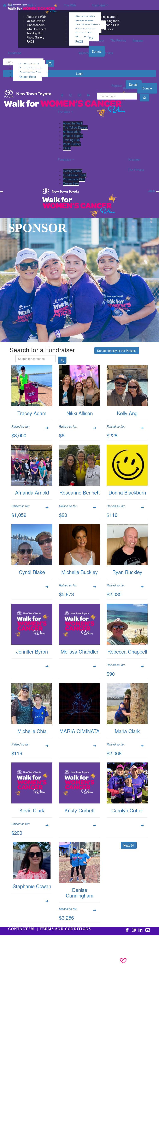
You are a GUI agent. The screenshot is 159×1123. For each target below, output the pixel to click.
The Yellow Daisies (75, 127)
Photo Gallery (72, 144)
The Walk (70, 5)
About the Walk (73, 123)
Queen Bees (27, 77)
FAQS (79, 41)
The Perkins (105, 53)
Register (128, 88)
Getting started (72, 171)
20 (128, 845)
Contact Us (21, 929)
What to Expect (73, 136)
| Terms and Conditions (64, 929)
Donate (147, 88)
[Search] (144, 97)
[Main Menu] (1, 191)
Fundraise (14, 53)
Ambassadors (72, 131)
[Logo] (33, 8)
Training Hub (71, 140)
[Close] (157, 191)
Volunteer (84, 53)
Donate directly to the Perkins (116, 351)
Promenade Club (74, 179)
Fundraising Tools (74, 175)
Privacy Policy (28, 942)
